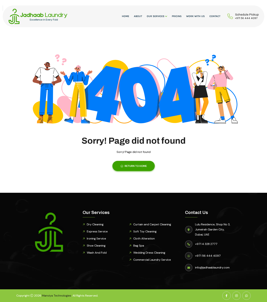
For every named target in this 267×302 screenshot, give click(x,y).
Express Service (97, 231)
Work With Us (195, 16)
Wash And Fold (97, 253)
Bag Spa (138, 245)
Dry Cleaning (95, 224)
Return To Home (136, 166)
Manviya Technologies (56, 295)
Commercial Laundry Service (152, 260)
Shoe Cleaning (96, 245)
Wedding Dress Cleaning (149, 253)
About (138, 16)
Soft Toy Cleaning (145, 231)
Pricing (176, 16)
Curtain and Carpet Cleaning (152, 224)
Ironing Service (96, 238)
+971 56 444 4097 (246, 18)
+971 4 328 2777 (206, 244)
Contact (214, 16)
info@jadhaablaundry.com (212, 267)
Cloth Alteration (144, 238)
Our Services (155, 16)
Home (125, 16)
